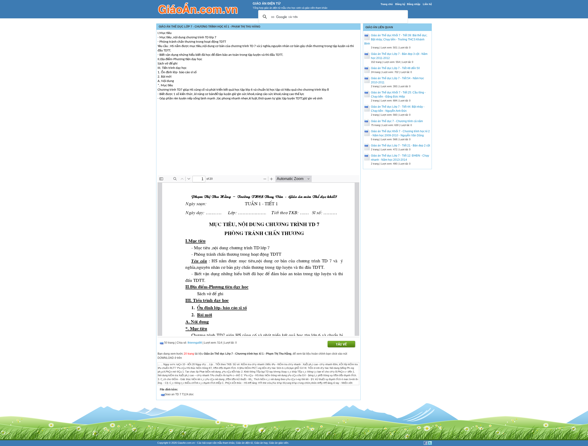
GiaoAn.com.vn (186, 442)
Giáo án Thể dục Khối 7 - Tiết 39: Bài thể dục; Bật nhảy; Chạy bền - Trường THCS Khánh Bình (395, 39)
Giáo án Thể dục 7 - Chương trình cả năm (397, 121)
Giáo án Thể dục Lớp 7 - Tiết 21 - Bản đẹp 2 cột (400, 145)
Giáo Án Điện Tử (267, 3)
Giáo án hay (261, 442)
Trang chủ (387, 4)
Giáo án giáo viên (278, 442)
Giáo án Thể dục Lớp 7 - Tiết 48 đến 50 (395, 68)
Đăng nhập (413, 4)
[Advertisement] (258, 141)
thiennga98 (195, 342)
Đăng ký (400, 4)
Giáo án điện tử (244, 442)
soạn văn (211, 442)
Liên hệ (427, 4)
